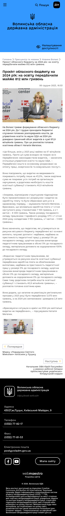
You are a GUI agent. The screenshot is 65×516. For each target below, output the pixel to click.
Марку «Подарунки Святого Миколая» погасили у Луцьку (19, 353)
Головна (7, 59)
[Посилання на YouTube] (16, 461)
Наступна (51, 361)
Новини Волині (50, 59)
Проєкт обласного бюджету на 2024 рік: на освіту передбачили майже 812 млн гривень (30, 63)
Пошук (44, 5)
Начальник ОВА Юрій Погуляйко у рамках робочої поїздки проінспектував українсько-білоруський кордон (44, 370)
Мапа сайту (48, 461)
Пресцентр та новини (27, 59)
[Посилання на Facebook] (8, 461)
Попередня (14, 346)
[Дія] (56, 5)
